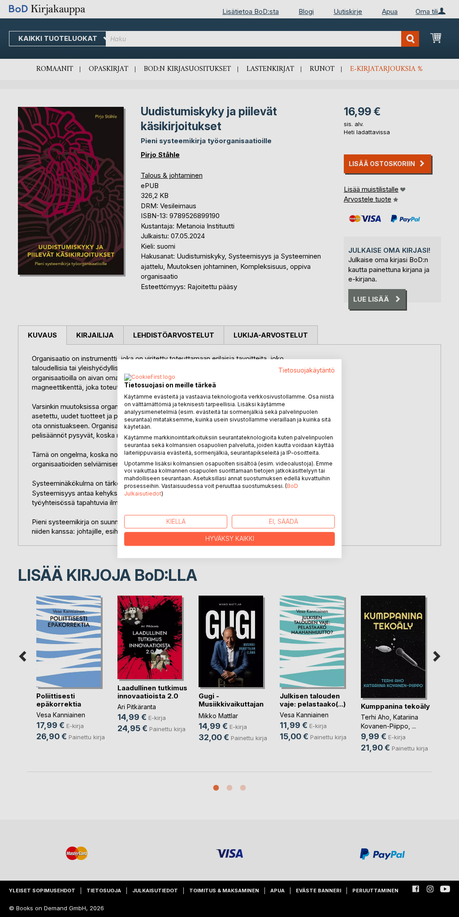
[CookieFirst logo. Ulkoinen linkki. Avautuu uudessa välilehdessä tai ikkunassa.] (149, 378)
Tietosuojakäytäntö (306, 370)
